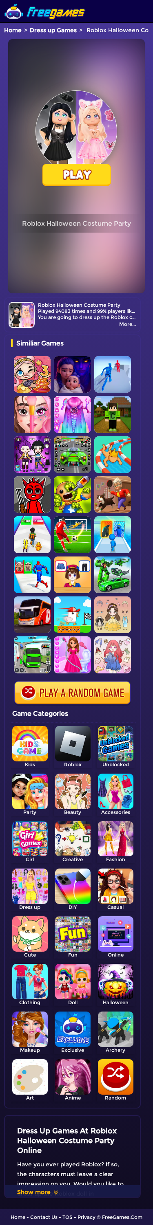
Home (13, 30)
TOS (67, 1217)
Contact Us (44, 1217)
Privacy (86, 1217)
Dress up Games (53, 30)
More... (127, 324)
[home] (45, 3)
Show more (34, 1192)
